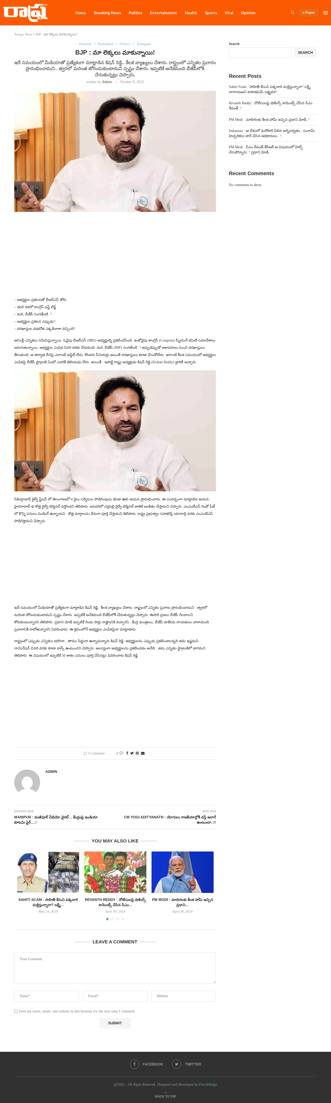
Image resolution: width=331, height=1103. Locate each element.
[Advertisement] (115, 257)
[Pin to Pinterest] (137, 753)
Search (234, 44)
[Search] (292, 13)
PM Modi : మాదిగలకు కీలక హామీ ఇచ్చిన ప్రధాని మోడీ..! (269, 120)
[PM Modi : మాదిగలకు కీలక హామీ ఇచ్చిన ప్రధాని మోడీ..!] (183, 872)
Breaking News (107, 12)
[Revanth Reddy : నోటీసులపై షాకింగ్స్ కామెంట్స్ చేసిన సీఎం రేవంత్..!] (115, 872)
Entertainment (163, 12)
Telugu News (23, 34)
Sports (211, 12)
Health (191, 12)
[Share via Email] (143, 753)
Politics (135, 12)
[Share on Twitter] (132, 753)
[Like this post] (121, 753)
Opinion (248, 12)
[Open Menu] (325, 12)
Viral (229, 12)
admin (107, 82)
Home (81, 12)
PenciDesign (208, 1084)
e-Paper (309, 12)
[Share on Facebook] (127, 753)
